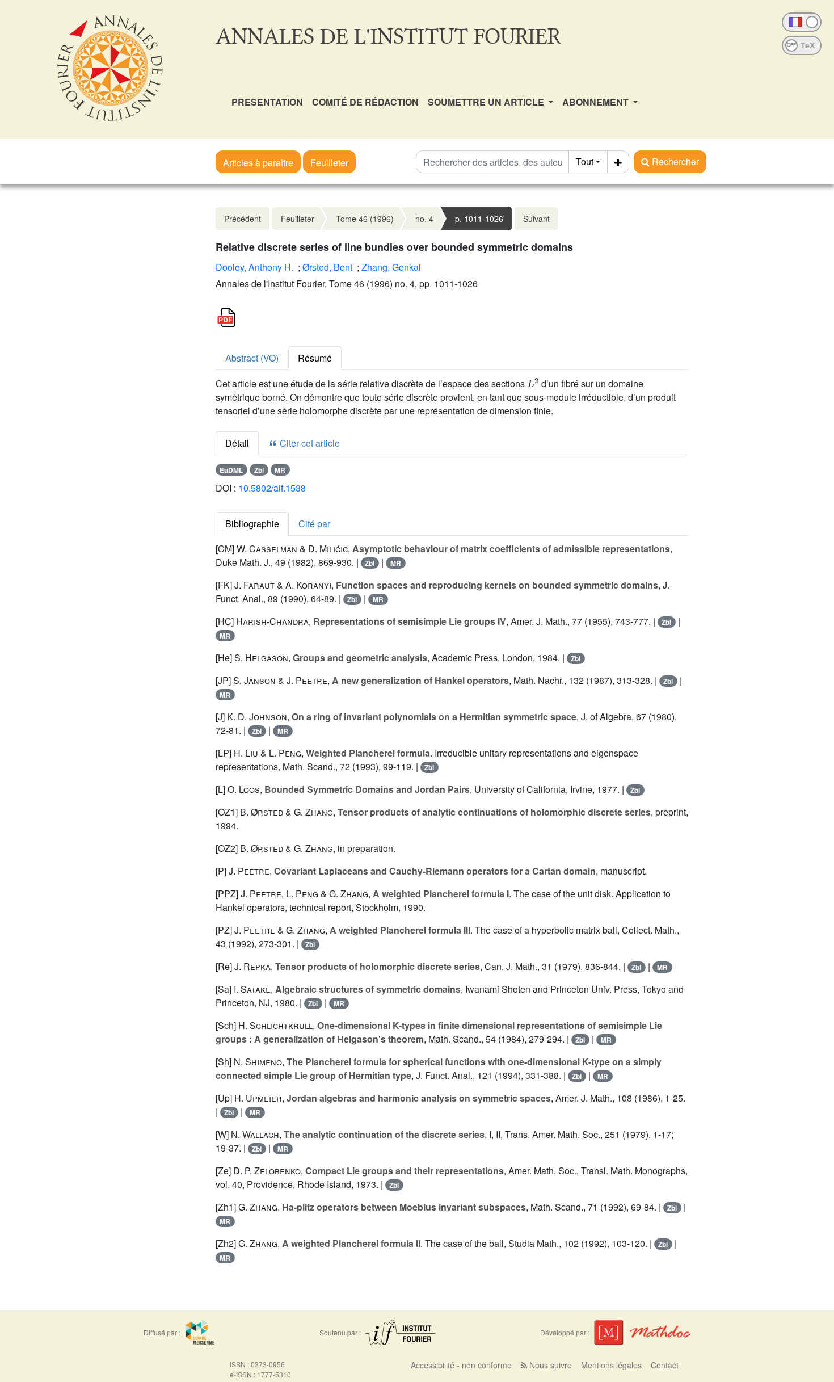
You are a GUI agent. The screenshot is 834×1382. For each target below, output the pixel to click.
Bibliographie (252, 523)
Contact (665, 1365)
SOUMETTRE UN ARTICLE (487, 101)
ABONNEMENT (596, 101)
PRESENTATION (267, 101)
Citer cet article (308, 443)
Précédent (242, 218)
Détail (237, 443)
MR (280, 470)
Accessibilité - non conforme (461, 1365)
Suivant (536, 218)
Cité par (314, 523)
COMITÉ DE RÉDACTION (365, 101)
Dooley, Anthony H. (254, 267)
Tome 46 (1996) (365, 218)
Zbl (259, 470)
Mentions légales (611, 1365)
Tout (584, 161)
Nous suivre (549, 1365)
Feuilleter (329, 162)
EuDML (231, 470)
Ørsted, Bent (327, 267)
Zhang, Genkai (391, 267)
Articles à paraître (258, 162)
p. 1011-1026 (479, 218)
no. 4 (424, 218)
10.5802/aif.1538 (272, 487)
